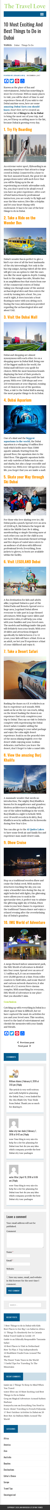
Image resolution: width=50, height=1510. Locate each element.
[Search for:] (25, 1304)
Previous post (27, 1042)
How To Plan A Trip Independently (21, 1349)
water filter (13, 1177)
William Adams (15, 1081)
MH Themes (39, 1507)
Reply (19, 1084)
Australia (7, 1457)
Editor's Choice (10, 1476)
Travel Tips (8, 1488)
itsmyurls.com (10, 1405)
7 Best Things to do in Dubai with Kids (22, 1325)
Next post (23, 1045)
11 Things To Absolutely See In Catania (23, 1332)
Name (9, 1251)
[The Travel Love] (25, 6)
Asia (5, 1451)
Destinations (9, 1469)
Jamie (6, 1384)
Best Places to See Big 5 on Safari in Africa (24, 1328)
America (7, 1444)
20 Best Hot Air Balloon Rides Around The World (24, 1416)
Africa (6, 1438)
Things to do (27, 45)
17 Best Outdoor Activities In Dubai (21, 1412)
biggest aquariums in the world (19, 440)
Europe (6, 1482)
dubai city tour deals (17, 1131)
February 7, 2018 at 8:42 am (22, 1132)
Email (9, 1260)
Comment (11, 1231)
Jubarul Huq (19, 75)
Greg (6, 1398)
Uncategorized (10, 1494)
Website (10, 1268)
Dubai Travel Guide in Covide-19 (19, 1335)
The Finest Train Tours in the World (21, 1359)
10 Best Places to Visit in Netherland (21, 1346)
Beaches (7, 1463)
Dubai (16, 45)
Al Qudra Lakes (35, 829)
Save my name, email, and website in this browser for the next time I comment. (24, 1281)
